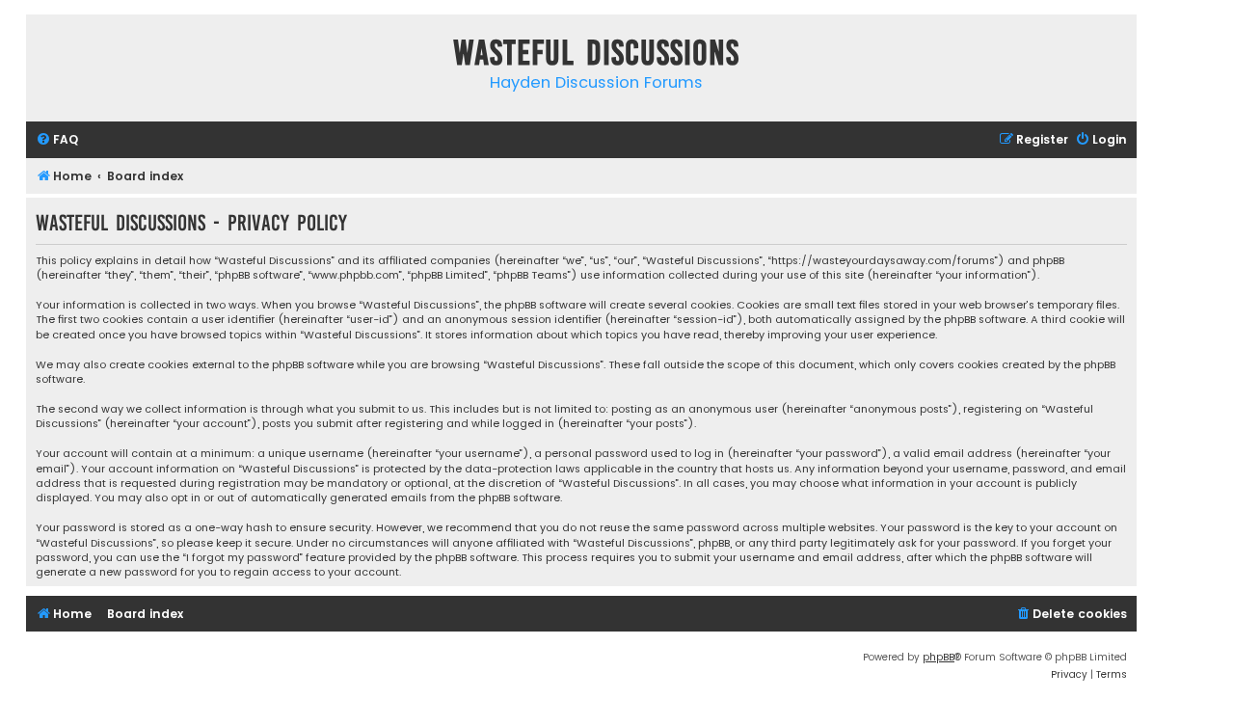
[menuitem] (57, 140)
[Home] (45, 56)
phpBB (938, 657)
